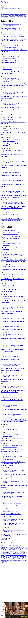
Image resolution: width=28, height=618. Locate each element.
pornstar (4, 560)
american (4, 561)
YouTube (16, 15)
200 (6, 539)
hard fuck (15, 552)
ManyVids (12, 14)
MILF (24, 14)
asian (8, 557)
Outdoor (9, 15)
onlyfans (4, 546)
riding (16, 551)
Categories (9, 8)
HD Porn (7, 14)
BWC (5, 18)
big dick (22, 553)
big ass (22, 549)
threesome (23, 552)
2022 (9, 552)
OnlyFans (3, 14)
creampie (23, 551)
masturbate (12, 556)
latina (13, 557)
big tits (8, 548)
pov (17, 546)
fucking (23, 560)
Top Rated (13, 230)
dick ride (19, 557)
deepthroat (10, 551)
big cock (14, 558)
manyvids (20, 556)
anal (10, 553)
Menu (2, 6)
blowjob (11, 546)
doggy (3, 555)
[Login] (5, 1)
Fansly (16, 14)
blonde (3, 551)
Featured (3, 230)
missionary (15, 548)
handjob (16, 549)
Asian (2, 18)
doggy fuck (11, 560)
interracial (16, 555)
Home (2, 8)
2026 (21, 547)
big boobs (4, 553)
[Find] (1, 5)
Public (12, 15)
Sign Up (2, 2)
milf (6, 556)
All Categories (4, 562)
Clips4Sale (11, 16)
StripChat (19, 16)
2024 (22, 548)
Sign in (6, 2)
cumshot (15, 547)
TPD (20, 8)
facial (10, 549)
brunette (9, 555)
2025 (8, 547)
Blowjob (8, 18)
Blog (18, 8)
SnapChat (23, 16)
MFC (15, 16)
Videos (5, 8)
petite (17, 560)
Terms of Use (4, 615)
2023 (5, 549)
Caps (3, 1)
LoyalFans (20, 14)
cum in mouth (22, 558)
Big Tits (2, 15)
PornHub (21, 15)
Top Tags (14, 8)
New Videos (7, 230)
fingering (7, 558)
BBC (5, 15)
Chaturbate (5, 16)
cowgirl (16, 553)
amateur (4, 552)
